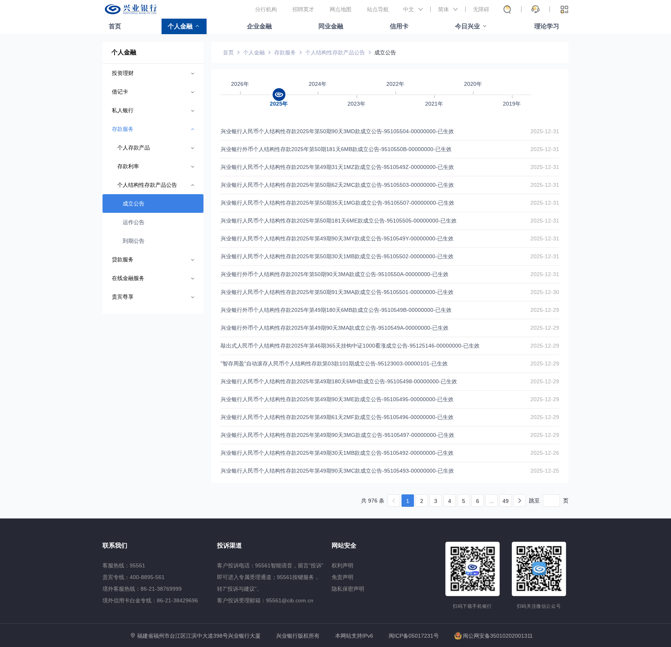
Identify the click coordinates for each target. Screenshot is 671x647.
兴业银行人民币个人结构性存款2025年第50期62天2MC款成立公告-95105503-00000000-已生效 (337, 185)
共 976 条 (372, 500)
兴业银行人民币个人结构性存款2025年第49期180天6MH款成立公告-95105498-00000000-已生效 (339, 381)
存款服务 (285, 52)
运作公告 (133, 222)
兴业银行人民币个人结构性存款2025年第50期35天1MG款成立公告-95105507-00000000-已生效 (337, 203)
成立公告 (133, 203)
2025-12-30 (544, 292)
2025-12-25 (544, 471)
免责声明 (342, 577)
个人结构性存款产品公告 (335, 52)
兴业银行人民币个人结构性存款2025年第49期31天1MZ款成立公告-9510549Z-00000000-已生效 (337, 167)
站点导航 (378, 9)
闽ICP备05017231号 (414, 636)
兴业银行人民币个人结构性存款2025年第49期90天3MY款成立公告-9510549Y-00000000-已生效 (337, 238)
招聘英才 (303, 9)
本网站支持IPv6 (354, 636)
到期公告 (133, 241)
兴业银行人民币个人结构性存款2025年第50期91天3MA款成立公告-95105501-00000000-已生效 (337, 292)
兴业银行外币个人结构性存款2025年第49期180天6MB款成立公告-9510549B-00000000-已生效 (336, 310)
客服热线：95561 (124, 565)
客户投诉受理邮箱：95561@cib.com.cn (265, 600)
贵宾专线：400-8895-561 (134, 577)
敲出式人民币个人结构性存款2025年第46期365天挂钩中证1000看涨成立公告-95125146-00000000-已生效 (350, 346)
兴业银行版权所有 (298, 636)
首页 (115, 26)
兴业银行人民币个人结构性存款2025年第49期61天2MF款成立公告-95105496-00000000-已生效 (337, 417)
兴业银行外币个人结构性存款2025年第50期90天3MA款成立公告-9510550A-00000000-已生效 (334, 274)
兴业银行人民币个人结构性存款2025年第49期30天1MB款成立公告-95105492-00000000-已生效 (337, 453)
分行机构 (266, 9)
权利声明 (342, 565)
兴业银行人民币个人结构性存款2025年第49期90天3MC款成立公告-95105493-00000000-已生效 (337, 471)
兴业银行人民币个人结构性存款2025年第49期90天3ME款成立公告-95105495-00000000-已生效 (337, 399)
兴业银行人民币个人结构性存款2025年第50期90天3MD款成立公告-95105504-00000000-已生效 (337, 131)
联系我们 (115, 545)
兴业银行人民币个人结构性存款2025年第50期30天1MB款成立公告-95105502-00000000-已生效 (337, 256)
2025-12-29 (544, 310)
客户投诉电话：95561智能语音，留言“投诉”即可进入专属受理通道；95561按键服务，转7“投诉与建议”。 (270, 577)
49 (505, 501)
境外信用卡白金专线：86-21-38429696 (150, 600)
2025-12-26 (544, 453)
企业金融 (259, 26)
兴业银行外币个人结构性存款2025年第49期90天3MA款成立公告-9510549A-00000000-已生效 (334, 328)
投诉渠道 (229, 545)
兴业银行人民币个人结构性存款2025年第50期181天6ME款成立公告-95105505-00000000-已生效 (339, 220)
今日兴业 (467, 26)
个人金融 (180, 26)
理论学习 (546, 26)
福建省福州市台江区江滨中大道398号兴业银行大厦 (199, 636)
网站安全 (344, 545)
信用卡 (399, 26)
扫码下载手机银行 (472, 606)
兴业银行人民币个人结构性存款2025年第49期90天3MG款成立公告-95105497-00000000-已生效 (337, 435)
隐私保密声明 (348, 589)
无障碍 (481, 9)
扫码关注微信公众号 (539, 606)
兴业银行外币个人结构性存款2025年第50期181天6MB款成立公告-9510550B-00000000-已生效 (336, 149)
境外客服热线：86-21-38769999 (142, 589)
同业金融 (330, 26)
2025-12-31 (544, 131)
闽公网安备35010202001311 (498, 636)
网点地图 (340, 9)
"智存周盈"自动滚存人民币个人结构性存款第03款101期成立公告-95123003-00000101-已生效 (334, 363)
